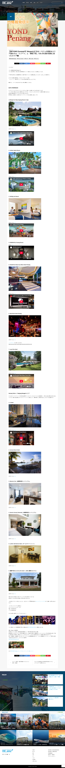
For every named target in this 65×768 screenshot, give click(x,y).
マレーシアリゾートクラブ (40, 601)
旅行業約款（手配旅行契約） (52, 751)
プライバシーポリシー (51, 756)
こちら (15, 128)
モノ (37, 2)
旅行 (31, 2)
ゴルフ (41, 2)
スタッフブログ (20, 58)
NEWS (24, 2)
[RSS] (9, 754)
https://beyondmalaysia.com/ (14, 639)
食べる (28, 2)
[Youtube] (7, 754)
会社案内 (33, 759)
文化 (34, 2)
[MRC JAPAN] (7, 2)
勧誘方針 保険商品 (51, 754)
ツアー (27, 58)
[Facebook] (3, 754)
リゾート (36, 58)
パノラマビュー (11, 342)
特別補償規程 (50, 753)
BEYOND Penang (13, 58)
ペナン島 (31, 58)
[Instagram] (5, 754)
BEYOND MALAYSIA (31, 627)
